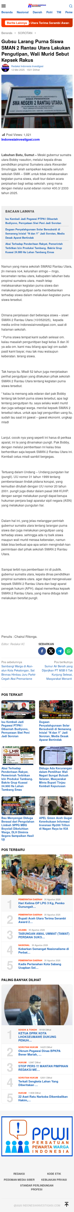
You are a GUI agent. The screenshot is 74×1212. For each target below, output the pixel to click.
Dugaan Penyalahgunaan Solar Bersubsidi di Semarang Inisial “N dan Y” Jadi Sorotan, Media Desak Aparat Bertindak (35, 233)
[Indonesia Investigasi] (36, 5)
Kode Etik (54, 1174)
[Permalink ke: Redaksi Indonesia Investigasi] (5, 68)
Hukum (22, 1062)
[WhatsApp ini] (69, 651)
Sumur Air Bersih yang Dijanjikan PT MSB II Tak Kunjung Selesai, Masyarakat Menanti (57, 670)
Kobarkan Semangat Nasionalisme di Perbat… (43, 950)
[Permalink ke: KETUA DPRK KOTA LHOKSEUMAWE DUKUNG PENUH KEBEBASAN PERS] (37, 1005)
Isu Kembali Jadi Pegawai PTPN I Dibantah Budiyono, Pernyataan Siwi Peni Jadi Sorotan (33, 221)
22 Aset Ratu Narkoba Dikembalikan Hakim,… (43, 1098)
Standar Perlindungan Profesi (36, 1187)
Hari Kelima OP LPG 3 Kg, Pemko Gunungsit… (41, 904)
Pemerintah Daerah (30, 899)
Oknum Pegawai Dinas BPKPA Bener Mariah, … (39, 1052)
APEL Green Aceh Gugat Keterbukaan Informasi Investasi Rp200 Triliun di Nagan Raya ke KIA (55, 823)
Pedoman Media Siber (19, 1179)
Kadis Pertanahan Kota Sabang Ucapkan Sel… (39, 965)
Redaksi (19, 1174)
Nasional (24, 945)
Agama (22, 929)
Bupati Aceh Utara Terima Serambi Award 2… (42, 920)
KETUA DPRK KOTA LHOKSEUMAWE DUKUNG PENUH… (37, 1036)
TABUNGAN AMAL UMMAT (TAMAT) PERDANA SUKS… (43, 935)
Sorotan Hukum (28, 1047)
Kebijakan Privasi (54, 1179)
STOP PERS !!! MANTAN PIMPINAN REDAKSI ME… (43, 1067)
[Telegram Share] (60, 651)
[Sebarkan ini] (42, 651)
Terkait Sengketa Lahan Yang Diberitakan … (38, 1083)
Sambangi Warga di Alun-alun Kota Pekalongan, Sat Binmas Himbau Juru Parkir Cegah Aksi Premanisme (18, 670)
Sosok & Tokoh (27, 1029)
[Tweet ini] (51, 651)
